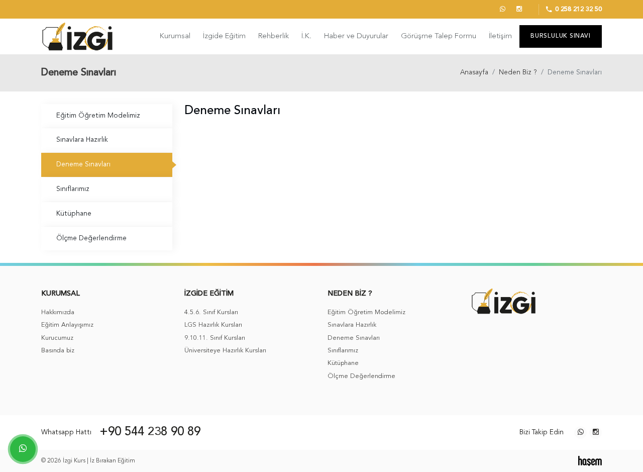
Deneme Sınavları (83, 164)
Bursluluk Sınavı (560, 36)
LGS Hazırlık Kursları (213, 325)
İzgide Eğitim (224, 36)
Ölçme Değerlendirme (91, 238)
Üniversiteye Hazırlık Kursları (225, 350)
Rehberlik (273, 36)
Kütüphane (73, 214)
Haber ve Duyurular (356, 36)
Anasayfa (474, 72)
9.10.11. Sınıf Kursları (214, 338)
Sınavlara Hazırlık (82, 140)
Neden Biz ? (518, 72)
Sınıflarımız (72, 189)
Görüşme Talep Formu (438, 36)
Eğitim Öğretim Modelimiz (98, 116)
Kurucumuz (57, 338)
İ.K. (306, 36)
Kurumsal (175, 36)
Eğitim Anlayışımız (67, 325)
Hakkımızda (57, 312)
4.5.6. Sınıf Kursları (211, 312)
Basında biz (57, 350)
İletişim (500, 36)
